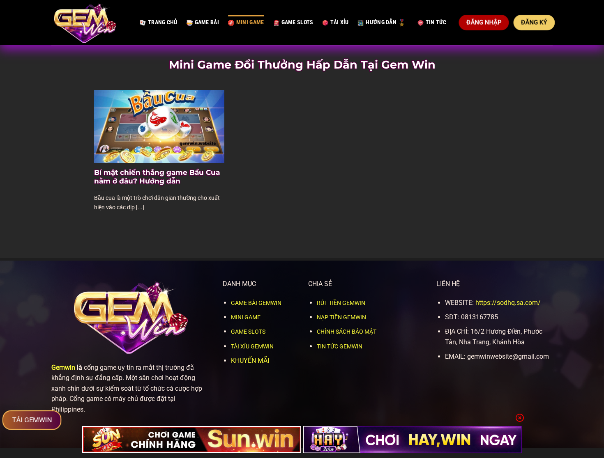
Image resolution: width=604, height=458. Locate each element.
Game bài (207, 22)
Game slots (297, 22)
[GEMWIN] (89, 22)
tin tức (436, 22)
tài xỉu (339, 22)
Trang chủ (163, 22)
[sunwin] (191, 439)
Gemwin (63, 367)
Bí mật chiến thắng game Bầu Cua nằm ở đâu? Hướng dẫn (157, 176)
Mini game (250, 22)
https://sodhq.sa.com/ (508, 303)
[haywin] (412, 439)
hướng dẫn (381, 22)
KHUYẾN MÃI (250, 360)
